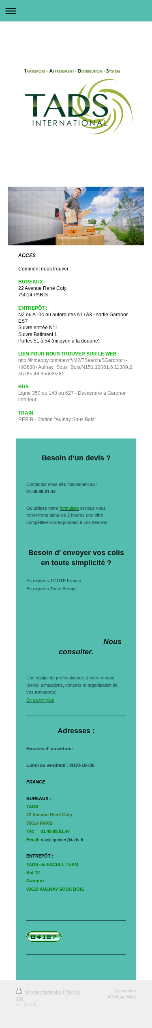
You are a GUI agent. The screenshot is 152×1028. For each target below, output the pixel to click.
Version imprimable (43, 992)
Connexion (125, 990)
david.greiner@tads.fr (62, 839)
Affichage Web (121, 996)
